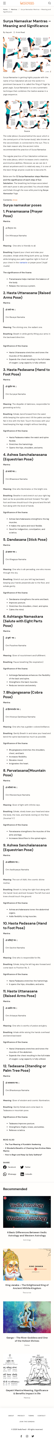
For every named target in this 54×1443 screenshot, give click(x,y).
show (14, 200)
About (11, 1416)
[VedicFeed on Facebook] (21, 1436)
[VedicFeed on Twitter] (33, 1436)
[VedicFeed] (27, 3)
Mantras (14, 9)
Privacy (21, 1416)
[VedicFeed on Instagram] (27, 1436)
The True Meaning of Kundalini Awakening (23, 1144)
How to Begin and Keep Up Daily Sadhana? (23, 1155)
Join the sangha (27, 1422)
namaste (23, 262)
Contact (42, 1416)
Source (27, 131)
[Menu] (4, 3)
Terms (31, 1416)
